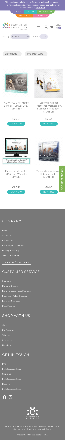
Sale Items (7, 340)
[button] (12, 53)
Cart (4, 325)
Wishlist (6, 335)
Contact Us (7, 240)
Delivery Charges (10, 286)
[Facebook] (4, 397)
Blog (4, 230)
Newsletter (7, 345)
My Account (8, 330)
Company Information (13, 245)
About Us (6, 235)
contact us (51, 5)
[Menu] (38, 27)
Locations (41, 15)
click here (40, 7)
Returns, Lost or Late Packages (16, 291)
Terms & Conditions (11, 255)
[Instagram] (10, 397)
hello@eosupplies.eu (11, 369)
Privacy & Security (11, 250)
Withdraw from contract (17, 262)
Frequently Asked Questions (15, 296)
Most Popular (8, 306)
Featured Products (11, 301)
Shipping (6, 281)
